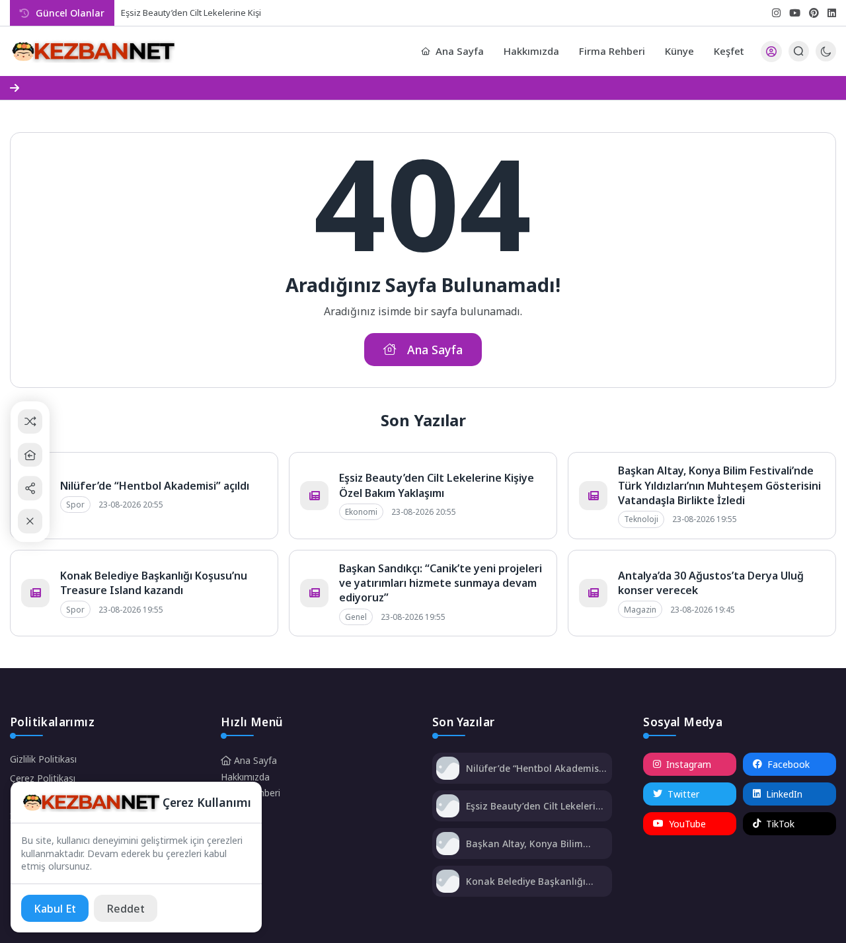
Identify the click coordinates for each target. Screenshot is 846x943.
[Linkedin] (831, 13)
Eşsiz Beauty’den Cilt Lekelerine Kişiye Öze (205, 13)
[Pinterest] (814, 13)
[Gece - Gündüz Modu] (826, 58)
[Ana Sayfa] (30, 455)
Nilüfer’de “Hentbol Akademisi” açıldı (154, 485)
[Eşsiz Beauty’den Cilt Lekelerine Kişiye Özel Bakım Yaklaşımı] (447, 807)
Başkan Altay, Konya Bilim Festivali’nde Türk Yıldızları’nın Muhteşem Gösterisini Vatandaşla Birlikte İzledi (719, 485)
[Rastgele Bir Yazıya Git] (30, 422)
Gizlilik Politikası (43, 759)
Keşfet (729, 50)
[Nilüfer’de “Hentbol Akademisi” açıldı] (447, 769)
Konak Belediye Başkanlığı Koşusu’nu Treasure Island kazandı (153, 582)
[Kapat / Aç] (30, 521)
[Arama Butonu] (798, 51)
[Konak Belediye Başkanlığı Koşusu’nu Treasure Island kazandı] (447, 882)
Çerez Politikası (42, 778)
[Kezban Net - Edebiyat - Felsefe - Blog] (92, 51)
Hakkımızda (531, 50)
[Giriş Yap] (771, 51)
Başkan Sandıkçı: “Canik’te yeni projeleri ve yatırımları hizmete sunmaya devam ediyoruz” (440, 583)
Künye (679, 50)
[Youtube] (794, 13)
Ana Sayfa (460, 50)
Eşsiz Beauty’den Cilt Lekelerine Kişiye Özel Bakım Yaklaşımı (436, 485)
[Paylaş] (30, 488)
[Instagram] (776, 13)
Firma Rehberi (612, 50)
